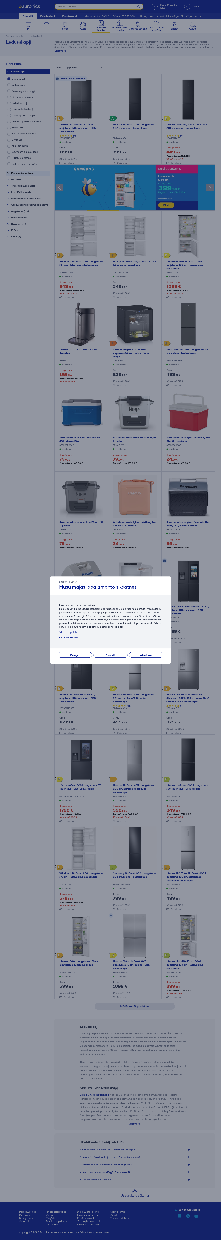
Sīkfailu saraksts (68, 637)
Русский (73, 581)
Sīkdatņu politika (68, 632)
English (63, 581)
